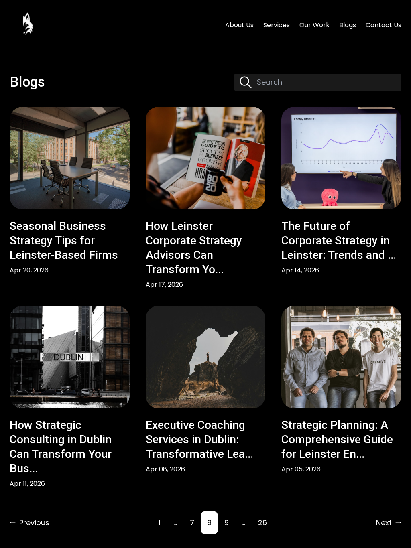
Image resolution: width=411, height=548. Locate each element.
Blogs (347, 25)
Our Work (314, 25)
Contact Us (383, 25)
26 (262, 523)
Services (276, 25)
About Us (239, 25)
